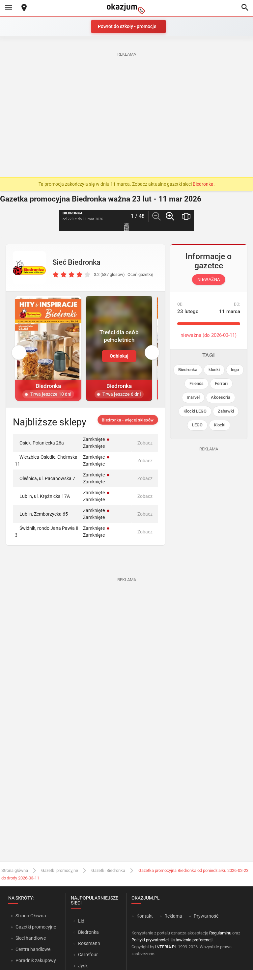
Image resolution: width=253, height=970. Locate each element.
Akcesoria (220, 397)
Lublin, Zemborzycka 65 (43, 514)
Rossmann (89, 943)
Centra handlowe (32, 949)
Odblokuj (119, 356)
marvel (193, 397)
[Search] (245, 8)
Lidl (81, 921)
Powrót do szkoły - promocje (127, 26)
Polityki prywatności (150, 939)
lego (235, 369)
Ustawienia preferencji (191, 939)
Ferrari (221, 383)
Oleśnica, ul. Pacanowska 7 (47, 478)
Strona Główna (30, 915)
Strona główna (14, 870)
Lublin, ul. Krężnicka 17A (44, 496)
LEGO (197, 424)
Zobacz (145, 442)
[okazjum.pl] (126, 8)
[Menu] (8, 8)
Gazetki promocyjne (59, 870)
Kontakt (144, 916)
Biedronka (203, 184)
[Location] (24, 8)
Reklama (173, 916)
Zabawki (226, 411)
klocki (214, 369)
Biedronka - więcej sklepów (128, 420)
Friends (196, 383)
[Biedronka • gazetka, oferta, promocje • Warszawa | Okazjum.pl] (29, 267)
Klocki (219, 424)
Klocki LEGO (195, 411)
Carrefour (88, 954)
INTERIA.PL (166, 946)
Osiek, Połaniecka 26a (41, 442)
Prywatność (206, 916)
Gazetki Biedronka (108, 870)
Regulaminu (220, 932)
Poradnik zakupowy (35, 960)
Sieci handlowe (30, 938)
